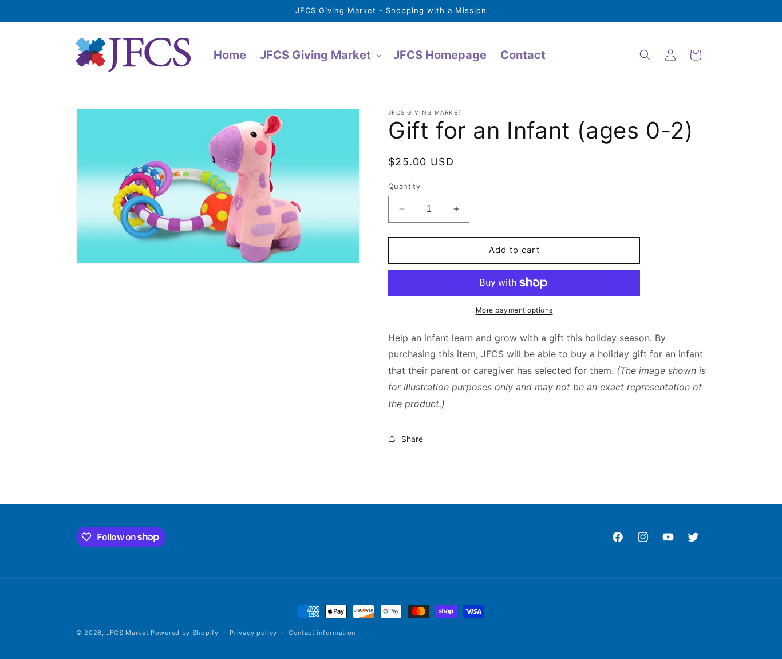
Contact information (322, 632)
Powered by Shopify (185, 633)
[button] (319, 55)
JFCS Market (127, 633)
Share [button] (412, 439)
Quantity (404, 186)
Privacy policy (253, 632)
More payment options (514, 310)
